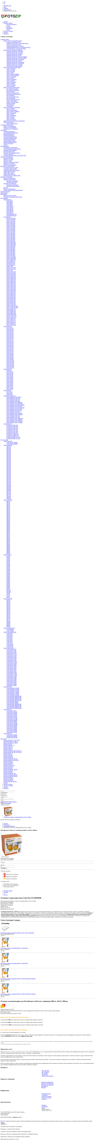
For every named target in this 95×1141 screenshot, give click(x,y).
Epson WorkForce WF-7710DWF (15, 422)
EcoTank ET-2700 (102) (12, 433)
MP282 (8, 521)
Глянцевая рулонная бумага (10, 147)
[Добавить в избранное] (7, 868)
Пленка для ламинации (9, 178)
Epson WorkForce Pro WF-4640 (14, 406)
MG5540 (9, 473)
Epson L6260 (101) (11, 299)
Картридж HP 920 (8, 772)
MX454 (8, 613)
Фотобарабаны (10, 104)
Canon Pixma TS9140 (12, 732)
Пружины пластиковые (12, 185)
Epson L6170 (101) (11, 301)
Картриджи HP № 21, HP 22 (11, 741)
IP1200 (8, 557)
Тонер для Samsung (11, 82)
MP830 (8, 550)
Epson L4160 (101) (11, 294)
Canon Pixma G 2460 (12, 662)
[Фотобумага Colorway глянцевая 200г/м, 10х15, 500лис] (12, 855)
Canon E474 (9, 640)
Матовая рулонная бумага (10, 150)
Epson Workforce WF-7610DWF (14, 419)
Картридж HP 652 (8, 761)
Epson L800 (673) (11, 261)
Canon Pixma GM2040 (12, 442)
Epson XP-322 (10, 343)
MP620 (8, 544)
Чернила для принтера (47, 1076)
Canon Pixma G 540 (11, 650)
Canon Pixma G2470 (11, 666)
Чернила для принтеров (7, 157)
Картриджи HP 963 (8, 780)
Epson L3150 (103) (11, 271)
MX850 (8, 621)
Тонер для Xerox (11, 86)
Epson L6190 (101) (11, 302)
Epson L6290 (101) (11, 298)
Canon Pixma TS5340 (12, 717)
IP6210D (9, 590)
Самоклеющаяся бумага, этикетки (15, 46)
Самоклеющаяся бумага (10, 140)
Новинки (9, 27)
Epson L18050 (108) (11, 314)
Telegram (6, 8)
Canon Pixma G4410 (11, 680)
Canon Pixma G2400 (11, 657)
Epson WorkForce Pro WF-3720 (14, 410)
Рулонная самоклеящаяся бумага (12, 152)
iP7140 (8, 594)
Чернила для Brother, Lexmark (11, 162)
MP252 (8, 518)
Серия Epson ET (8, 423)
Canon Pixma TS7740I (12, 718)
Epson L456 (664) (11, 247)
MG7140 (9, 492)
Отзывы (6, 32)
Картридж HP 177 (8, 753)
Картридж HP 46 (8, 744)
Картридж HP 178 (8, 754)
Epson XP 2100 (10, 361)
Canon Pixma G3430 (11, 672)
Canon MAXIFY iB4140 (12, 701)
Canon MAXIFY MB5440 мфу (14, 704)
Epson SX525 (10, 386)
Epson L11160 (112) (11, 325)
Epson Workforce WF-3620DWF (14, 402)
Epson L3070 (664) (11, 242)
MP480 (8, 526)
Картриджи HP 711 (8, 766)
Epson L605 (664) (11, 254)
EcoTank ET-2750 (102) (12, 431)
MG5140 (9, 465)
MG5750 (9, 480)
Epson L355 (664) (11, 231)
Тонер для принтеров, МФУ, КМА (12, 67)
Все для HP (3, 738)
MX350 (8, 604)
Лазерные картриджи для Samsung (15, 63)
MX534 (8, 618)
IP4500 (8, 581)
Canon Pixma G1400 (11, 652)
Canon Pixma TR (8, 733)
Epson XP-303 (10, 335)
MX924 (8, 626)
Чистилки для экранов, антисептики (13, 197)
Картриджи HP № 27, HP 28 (11, 742)
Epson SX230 (10, 374)
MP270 (8, 517)
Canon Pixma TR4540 (12, 734)
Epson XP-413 (10, 353)
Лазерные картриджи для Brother (15, 51)
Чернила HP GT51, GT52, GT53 (12, 740)
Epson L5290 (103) (11, 278)
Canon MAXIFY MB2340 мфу (14, 698)
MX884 (8, 625)
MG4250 (9, 466)
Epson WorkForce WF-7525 (13, 417)
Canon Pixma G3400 (11, 665)
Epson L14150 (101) (11, 305)
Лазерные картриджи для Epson (15, 54)
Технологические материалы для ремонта (14, 120)
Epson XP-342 (10, 350)
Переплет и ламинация (6, 177)
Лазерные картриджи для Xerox (15, 66)
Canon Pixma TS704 (11, 710)
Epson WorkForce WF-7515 (13, 415)
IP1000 (8, 556)
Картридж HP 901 (8, 768)
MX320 (8, 600)
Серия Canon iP (7, 554)
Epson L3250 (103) (11, 283)
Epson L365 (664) (11, 238)
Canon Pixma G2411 (11, 660)
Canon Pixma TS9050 (12, 730)
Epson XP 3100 (10, 363)
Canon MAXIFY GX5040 (13, 693)
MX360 (8, 605)
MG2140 (9, 446)
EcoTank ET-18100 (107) (13, 435)
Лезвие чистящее (11, 103)
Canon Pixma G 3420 (12, 673)
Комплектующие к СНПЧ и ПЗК (12, 175)
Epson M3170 (10, 213)
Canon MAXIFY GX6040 (13, 692)
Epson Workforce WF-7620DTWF (15, 418)
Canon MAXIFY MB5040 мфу (14, 708)
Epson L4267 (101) (11, 293)
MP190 (8, 508)
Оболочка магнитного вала (13, 94)
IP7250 (8, 596)
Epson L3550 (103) (11, 287)
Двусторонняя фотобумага (10, 136)
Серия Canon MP (8, 500)
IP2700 (8, 572)
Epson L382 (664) (11, 239)
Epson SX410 (10, 377)
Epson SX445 (10, 385)
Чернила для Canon (8, 159)
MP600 (8, 541)
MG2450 (9, 450)
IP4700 (8, 584)
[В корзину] (1, 952)
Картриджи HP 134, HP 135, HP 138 (13, 752)
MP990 (8, 553)
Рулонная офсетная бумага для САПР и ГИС (15, 155)
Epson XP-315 (10, 339)
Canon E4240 (10, 645)
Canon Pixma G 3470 (12, 676)
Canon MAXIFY (8, 686)
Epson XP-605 (10, 355)
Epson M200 (10, 203)
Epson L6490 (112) (11, 319)
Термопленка (10, 106)
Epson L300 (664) (11, 229)
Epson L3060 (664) (11, 243)
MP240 (8, 513)
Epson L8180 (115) (11, 310)
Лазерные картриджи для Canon (15, 52)
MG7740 (9, 494)
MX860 (8, 622)
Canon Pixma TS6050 (12, 721)
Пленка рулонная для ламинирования (13, 190)
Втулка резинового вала (13, 96)
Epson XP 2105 (10, 362)
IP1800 (8, 564)
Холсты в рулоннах (8, 154)
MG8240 (9, 498)
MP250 (8, 514)
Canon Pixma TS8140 (12, 728)
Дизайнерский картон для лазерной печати (17, 43)
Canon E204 (9, 633)
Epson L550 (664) (11, 251)
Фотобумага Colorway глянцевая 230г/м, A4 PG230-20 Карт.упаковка (18, 994)
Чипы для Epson (11, 108)
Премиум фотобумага (9, 135)
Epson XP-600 (10, 354)
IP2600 (8, 570)
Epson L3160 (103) (11, 275)
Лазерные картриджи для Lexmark (15, 59)
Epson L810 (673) (11, 263)
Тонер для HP (10, 72)
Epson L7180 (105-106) (12, 307)
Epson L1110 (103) (11, 221)
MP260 (8, 516)
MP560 (8, 540)
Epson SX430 (10, 381)
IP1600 (8, 561)
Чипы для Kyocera (11, 119)
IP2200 (8, 568)
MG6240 (9, 484)
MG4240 (9, 463)
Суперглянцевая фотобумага (11, 132)
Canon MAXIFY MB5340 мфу (14, 705)
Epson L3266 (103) (11, 281)
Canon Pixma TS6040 (12, 720)
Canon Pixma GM (8, 441)
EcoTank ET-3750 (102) (12, 426)
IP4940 (8, 586)
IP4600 (8, 582)
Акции (8, 29)
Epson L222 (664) (11, 227)
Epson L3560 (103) (11, 279)
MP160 (8, 504)
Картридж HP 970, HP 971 (10, 781)
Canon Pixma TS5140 (12, 716)
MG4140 (9, 462)
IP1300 (8, 558)
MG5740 (9, 478)
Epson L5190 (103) (11, 291)
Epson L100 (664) (11, 219)
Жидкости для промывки (10, 165)
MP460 (8, 524)
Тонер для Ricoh (11, 80)
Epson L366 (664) (11, 237)
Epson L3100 (10, 266)
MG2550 (9, 453)
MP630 (8, 545)
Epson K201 (9, 393)
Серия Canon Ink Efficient (10, 632)
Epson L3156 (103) (11, 274)
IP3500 (8, 576)
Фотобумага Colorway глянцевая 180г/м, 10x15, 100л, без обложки (17, 932)
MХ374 (8, 606)
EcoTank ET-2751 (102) (12, 430)
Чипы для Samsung (11, 115)
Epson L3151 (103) (11, 273)
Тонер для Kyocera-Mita (12, 75)
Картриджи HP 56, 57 (9, 745)
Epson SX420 (10, 378)
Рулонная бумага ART (9, 151)
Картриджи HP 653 (8, 762)
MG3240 (9, 458)
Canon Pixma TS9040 (12, 729)
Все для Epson (4, 198)
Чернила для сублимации (10, 127)
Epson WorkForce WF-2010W (14, 397)
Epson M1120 (10, 207)
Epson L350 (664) (11, 235)
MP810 (8, 549)
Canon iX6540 (10, 629)
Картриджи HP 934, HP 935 (10, 774)
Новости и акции (8, 23)
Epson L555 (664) (11, 253)
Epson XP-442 (10, 346)
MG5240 (9, 468)
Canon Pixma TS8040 (12, 725)
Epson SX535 (10, 387)
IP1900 (8, 565)
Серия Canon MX (8, 598)
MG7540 (9, 493)
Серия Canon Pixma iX (9, 628)
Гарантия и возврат (46, 1096)
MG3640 (9, 461)
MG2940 (9, 455)
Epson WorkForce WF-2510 (13, 398)
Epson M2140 (10, 210)
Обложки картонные (12, 182)
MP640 (8, 546)
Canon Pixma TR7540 (12, 737)
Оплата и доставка (8, 31)
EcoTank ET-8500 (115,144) (13, 437)
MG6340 (9, 485)
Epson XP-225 (10, 334)
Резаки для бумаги (5, 191)
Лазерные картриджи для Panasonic (15, 62)
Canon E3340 (10, 644)
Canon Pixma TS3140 (12, 712)
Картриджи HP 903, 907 (10, 773)
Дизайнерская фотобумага (10, 138)
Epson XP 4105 (10, 367)
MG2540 (9, 451)
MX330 (8, 601)
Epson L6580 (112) (11, 322)
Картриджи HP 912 (8, 770)
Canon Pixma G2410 (11, 658)
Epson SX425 (10, 379)
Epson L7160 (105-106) (12, 306)
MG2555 (9, 454)
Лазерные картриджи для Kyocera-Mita (16, 58)
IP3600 (8, 577)
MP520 (8, 534)
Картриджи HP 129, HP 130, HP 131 (13, 750)
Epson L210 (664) (11, 225)
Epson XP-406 (10, 351)
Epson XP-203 (10, 331)
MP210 (8, 509)
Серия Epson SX (8, 369)
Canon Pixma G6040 (11, 684)
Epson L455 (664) (11, 246)
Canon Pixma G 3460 (12, 674)
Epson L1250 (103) (11, 286)
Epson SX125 (10, 371)
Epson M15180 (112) (12, 215)
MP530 (8, 536)
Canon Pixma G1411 (11, 653)
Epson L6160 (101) (11, 303)
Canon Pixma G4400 (11, 678)
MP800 (8, 548)
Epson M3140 (10, 211)
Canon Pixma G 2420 (12, 661)
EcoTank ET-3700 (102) (12, 427)
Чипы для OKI (10, 114)
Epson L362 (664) (11, 234)
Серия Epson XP (8, 326)
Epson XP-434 (10, 347)
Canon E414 (9, 637)
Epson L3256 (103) (11, 289)
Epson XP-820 (10, 359)
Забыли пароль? (13, 801)
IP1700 (8, 562)
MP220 (8, 510)
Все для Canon (4, 439)
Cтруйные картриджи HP (10, 169)
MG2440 (9, 449)
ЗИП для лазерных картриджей (11, 87)
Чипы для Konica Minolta (13, 111)
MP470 (8, 525)
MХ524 (8, 617)
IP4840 (8, 585)
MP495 (8, 529)
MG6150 (9, 482)
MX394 (8, 608)
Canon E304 (9, 634)
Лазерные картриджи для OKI (14, 60)
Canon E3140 (10, 646)
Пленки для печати (8, 143)
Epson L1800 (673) (11, 259)
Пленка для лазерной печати (14, 44)
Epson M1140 (10, 209)
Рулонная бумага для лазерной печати (16, 48)
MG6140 (9, 481)
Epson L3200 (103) (11, 290)
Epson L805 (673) (11, 262)
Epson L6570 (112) (11, 321)
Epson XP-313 (10, 338)
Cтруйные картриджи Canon (11, 167)
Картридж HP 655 (8, 764)
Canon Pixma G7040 (11, 685)
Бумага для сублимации (10, 126)
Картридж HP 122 (8, 748)
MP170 (8, 505)
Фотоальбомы (4, 193)
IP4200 (8, 578)
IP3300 (8, 574)
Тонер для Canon (11, 70)
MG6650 (9, 489)
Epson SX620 (10, 389)
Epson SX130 (10, 373)
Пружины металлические (13, 186)
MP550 (8, 538)
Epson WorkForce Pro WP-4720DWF (15, 405)
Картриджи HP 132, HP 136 (10, 758)
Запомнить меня (5, 804)
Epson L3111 (10, 270)
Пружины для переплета (10, 183)
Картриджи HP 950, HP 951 (10, 776)
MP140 (8, 501)
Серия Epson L (7, 217)
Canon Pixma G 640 (11, 649)
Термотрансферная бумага (10, 142)
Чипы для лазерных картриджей (12, 107)
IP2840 (8, 573)
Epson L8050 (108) (11, 311)
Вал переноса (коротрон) (13, 90)
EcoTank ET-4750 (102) (12, 425)
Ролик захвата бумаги (12, 123)
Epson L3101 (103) (11, 267)
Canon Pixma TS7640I (12, 724)
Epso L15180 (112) (11, 318)
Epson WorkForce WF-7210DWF (15, 414)
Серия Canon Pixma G (9, 648)
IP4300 (8, 580)
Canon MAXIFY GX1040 (13, 689)
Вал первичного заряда (12, 88)
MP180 (8, 506)
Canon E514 (9, 642)
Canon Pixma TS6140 (12, 722)
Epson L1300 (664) (11, 258)
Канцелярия (4, 194)
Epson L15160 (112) (11, 317)
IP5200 (8, 588)
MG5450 (9, 472)
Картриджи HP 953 (8, 779)
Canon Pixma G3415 (11, 670)
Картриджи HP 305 (8, 757)
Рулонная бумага (5, 146)
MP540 (8, 537)
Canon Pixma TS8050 (12, 726)
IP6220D (9, 592)
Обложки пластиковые (12, 181)
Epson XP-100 (10, 329)
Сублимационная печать (7, 124)
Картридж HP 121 (8, 746)
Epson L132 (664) (11, 226)
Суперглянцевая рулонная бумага (12, 148)
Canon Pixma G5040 (11, 681)
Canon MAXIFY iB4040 (12, 702)
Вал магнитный (11, 91)
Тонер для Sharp (11, 83)
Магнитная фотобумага (9, 139)
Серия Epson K (7, 390)
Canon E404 (9, 636)
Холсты (5, 144)
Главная (6, 21)
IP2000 (8, 566)
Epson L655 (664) (11, 255)
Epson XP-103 (10, 330)
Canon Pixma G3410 (11, 668)
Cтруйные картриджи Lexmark (11, 170)
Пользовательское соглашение (46, 1094)
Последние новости (12, 24)
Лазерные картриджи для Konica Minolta (17, 56)
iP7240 (8, 593)
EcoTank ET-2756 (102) (12, 429)
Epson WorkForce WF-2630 (13, 401)
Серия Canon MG (8, 445)
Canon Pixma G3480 (11, 677)
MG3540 (9, 459)
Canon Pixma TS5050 (12, 714)
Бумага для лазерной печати (14, 42)
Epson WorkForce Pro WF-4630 (14, 409)
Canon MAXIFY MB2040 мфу (14, 696)
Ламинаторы (44, 1086)
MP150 (8, 502)
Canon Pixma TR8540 (12, 736)
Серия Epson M (7, 199)
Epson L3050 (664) (11, 245)
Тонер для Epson (11, 71)
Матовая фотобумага (9, 134)
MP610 (8, 542)
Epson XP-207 (10, 333)
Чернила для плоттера (9, 163)
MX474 (8, 614)
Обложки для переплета (10, 179)
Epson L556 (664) (11, 250)
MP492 (8, 530)
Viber (5, 7)
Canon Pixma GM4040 (12, 443)
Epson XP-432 (10, 349)
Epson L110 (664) (11, 222)
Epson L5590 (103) (11, 277)
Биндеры (6, 187)
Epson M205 (10, 205)
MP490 (8, 528)
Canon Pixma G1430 (11, 656)
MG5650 (9, 477)
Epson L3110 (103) (11, 269)
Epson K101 (9, 391)
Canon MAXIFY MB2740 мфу (14, 700)
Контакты (6, 33)
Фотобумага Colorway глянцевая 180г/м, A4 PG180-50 (14, 963)
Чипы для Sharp (10, 116)
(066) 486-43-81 (7, 5)
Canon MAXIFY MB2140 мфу (14, 697)
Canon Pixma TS (8, 709)
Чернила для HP (8, 161)
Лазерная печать (5, 39)
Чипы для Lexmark (11, 112)
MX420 (8, 610)
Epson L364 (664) (11, 233)
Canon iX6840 (10, 630)
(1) (6, 892)
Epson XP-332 (10, 341)
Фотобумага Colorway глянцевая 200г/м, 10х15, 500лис (17, 817)
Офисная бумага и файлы (10, 195)
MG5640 (9, 476)
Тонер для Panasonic (12, 79)
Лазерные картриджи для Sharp (14, 64)
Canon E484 (9, 641)
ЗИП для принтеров (9, 122)
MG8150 (9, 497)
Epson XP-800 (10, 358)
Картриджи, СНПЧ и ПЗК (7, 166)
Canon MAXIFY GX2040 (13, 688)
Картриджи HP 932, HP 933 (10, 769)
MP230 (8, 512)
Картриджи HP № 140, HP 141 (11, 760)
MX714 (8, 620)
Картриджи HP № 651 (9, 765)
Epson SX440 (10, 383)
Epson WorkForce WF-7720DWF (15, 421)
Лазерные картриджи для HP (14, 55)
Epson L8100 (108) (11, 313)
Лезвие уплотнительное (13, 102)
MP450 (8, 522)
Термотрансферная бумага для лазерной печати (18, 47)
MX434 (8, 612)
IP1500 (8, 560)
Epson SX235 (10, 375)
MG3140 (9, 457)
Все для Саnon (45, 1070)
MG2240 (9, 447)
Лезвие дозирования (12, 100)
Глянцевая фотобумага (9, 131)
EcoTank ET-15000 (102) (13, 434)
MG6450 (9, 488)
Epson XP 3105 (10, 365)
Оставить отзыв (6, 1012)
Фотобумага (4, 130)
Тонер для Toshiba (11, 84)
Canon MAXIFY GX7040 (13, 690)
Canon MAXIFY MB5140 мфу (14, 706)
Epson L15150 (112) (11, 315)
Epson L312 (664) (11, 230)
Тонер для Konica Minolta (13, 74)
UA (4, 1)
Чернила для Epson (8, 158)
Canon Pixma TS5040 (12, 713)
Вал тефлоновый (11, 98)
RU (4, 3)
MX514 (8, 616)
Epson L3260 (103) (11, 282)
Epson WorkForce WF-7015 (13, 411)
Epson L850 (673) (11, 265)
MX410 (8, 609)
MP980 (8, 552)
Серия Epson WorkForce (10, 395)
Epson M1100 (10, 206)
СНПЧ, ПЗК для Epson (9, 174)
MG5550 (9, 474)
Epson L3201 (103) (11, 285)
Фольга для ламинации (9, 189)
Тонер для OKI (10, 78)
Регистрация (7, 803)
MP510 (8, 533)
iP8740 (8, 597)
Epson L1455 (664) (11, 257)
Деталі (2, 1122)
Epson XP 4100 (10, 366)
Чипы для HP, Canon (12, 110)
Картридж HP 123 (8, 749)
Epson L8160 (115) (11, 309)
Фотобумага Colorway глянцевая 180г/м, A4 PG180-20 (14, 948)
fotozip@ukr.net (7, 9)
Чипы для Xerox (11, 118)
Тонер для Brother (11, 68)
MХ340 (8, 602)
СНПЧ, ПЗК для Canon (9, 171)
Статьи (8, 25)
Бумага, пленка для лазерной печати (13, 40)
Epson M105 (10, 202)
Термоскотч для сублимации (11, 128)
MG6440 (9, 486)
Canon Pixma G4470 (11, 682)
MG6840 (9, 490)
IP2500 (8, 569)
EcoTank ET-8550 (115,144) (13, 438)
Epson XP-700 (10, 357)
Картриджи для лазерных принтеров (13, 50)
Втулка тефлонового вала (13, 99)
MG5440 (9, 470)
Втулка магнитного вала (13, 92)
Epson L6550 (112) (11, 323)
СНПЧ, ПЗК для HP (9, 173)
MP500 (8, 532)
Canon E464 (9, 638)
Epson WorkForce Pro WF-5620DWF (15, 407)
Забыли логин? (5, 801)
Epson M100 (10, 201)
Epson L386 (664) (11, 241)
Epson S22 (9, 370)
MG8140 (9, 496)
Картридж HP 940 (8, 777)
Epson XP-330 (10, 345)
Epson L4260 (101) (11, 295)
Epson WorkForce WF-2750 (13, 399)
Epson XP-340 (10, 342)
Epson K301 (9, 394)
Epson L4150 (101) (11, 218)
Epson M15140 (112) (12, 214)
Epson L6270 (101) (11, 297)
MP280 (8, 520)
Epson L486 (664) (11, 249)
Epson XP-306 (10, 337)
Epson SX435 (10, 382)
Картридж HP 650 (8, 756)
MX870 (8, 624)
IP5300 (8, 589)
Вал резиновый (10, 95)
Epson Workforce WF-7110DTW (14, 413)
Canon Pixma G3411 (11, 669)
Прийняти (3, 1123)
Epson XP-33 (10, 327)
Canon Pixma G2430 (11, 664)
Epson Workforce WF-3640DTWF (15, 403)
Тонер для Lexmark (11, 76)
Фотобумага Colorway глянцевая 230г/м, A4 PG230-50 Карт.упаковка (18, 978)
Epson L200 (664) (11, 223)
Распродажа (10, 28)
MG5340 (9, 469)
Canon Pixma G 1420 (12, 654)
